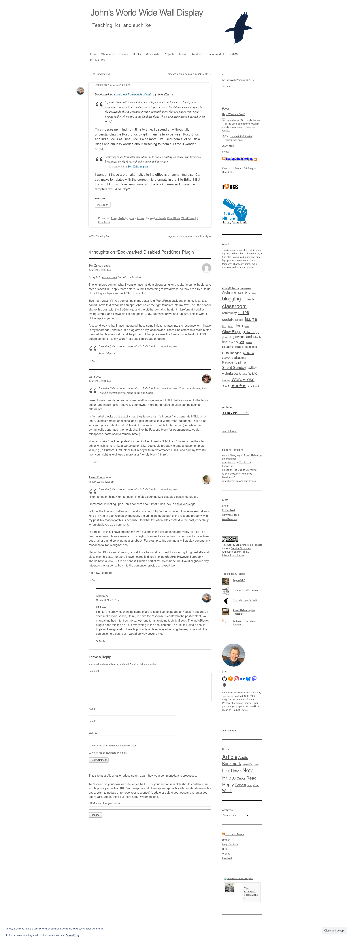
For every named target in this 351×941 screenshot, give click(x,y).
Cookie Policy (72, 935)
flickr (230, 326)
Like (226, 770)
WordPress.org (229, 519)
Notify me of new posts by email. (109, 752)
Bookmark (231, 763)
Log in (225, 505)
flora (239, 325)
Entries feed (228, 510)
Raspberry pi (231, 362)
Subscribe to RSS (235, 120)
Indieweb (160, 218)
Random (196, 54)
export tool (169, 565)
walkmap (226, 380)
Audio (243, 757)
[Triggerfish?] (242, 577)
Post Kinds (173, 218)
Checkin (245, 764)
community (229, 312)
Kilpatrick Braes (232, 346)
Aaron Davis (97, 477)
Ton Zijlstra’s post (138, 166)
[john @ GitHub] (224, 679)
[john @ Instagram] (236, 679)
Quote (241, 778)
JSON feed (228, 145)
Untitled (226, 840)
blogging (231, 298)
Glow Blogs (231, 331)
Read (251, 778)
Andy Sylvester (230, 473)
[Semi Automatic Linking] (242, 587)
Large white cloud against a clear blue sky (189, 73)
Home (93, 54)
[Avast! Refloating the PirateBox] (242, 607)
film (224, 326)
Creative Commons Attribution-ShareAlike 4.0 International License (236, 551)
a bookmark (109, 277)
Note (248, 770)
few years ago (186, 504)
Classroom (108, 54)
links (225, 352)
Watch (227, 790)
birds (254, 292)
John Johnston (229, 431)
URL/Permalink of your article (104, 803)
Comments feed (230, 514)
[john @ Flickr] (242, 679)
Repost (240, 784)
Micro (140, 218)
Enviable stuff (215, 54)
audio (240, 292)
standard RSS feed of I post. (238, 138)
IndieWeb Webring (235, 80)
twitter (252, 367)
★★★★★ (254, 386)
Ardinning (229, 292)
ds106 (243, 312)
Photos (124, 54)
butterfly (248, 298)
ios (241, 341)
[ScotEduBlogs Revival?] (242, 597)
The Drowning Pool (100, 73)
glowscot (226, 337)
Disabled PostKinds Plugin (133, 94)
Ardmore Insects (247, 481)
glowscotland (242, 336)
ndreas (225, 469)
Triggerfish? (239, 580)
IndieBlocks (168, 556)
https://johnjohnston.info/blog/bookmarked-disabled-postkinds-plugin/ (153, 496)
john (99, 595)
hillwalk (257, 336)
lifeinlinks (251, 347)
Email (92, 721)
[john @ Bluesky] (248, 679)
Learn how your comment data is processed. (168, 775)
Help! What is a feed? (233, 114)
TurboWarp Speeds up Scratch (244, 622)
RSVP (249, 785)
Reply (95, 461)
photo (248, 352)
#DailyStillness (230, 288)
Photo (229, 777)
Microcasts (152, 54)
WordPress (188, 218)
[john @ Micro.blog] (230, 679)
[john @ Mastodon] (254, 679)
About (182, 54)
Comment (95, 671)
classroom (234, 306)
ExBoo (239, 319)
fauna (251, 318)
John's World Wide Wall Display (146, 11)
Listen (236, 770)
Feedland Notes (234, 834)
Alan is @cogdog (231, 455)
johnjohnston (228, 462)
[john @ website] (224, 685)
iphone (249, 342)
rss (244, 362)
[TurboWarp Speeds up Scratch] (242, 618)
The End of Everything (244, 469)
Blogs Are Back (230, 844)
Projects (169, 54)
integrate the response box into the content (116, 565)
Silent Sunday (234, 367)
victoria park (231, 373)
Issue (256, 764)
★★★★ (238, 385)
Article (229, 756)
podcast (226, 358)
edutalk (228, 319)
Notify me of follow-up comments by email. (114, 745)
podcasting (239, 357)
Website (93, 733)
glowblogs (251, 331)
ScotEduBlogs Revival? (245, 600)
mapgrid (235, 353)
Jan (91, 376)
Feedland (227, 858)
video (244, 373)
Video (256, 785)
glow (247, 326)
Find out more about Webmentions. (136, 797)
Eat (251, 764)
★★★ (226, 385)
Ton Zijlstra (96, 265)
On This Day (97, 60)
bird (247, 292)
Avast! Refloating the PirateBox (244, 611)
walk (252, 373)
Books (137, 54)
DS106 (233, 54)
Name (93, 708)
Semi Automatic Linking (245, 590)
